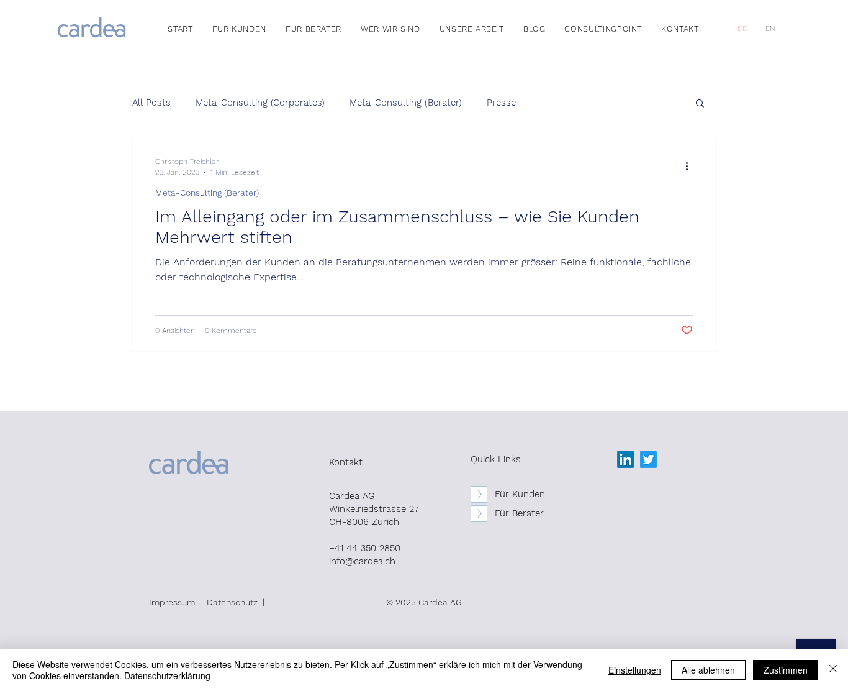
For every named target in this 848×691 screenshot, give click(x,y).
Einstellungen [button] (634, 670)
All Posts (151, 102)
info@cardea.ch (362, 561)
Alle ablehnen (708, 670)
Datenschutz (235, 602)
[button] (700, 104)
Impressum (174, 602)
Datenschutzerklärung (167, 675)
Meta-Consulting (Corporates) (260, 102)
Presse (501, 102)
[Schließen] (833, 670)
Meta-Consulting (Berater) (406, 102)
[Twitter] (648, 459)
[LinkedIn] (625, 459)
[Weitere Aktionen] (690, 165)
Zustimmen (786, 670)
